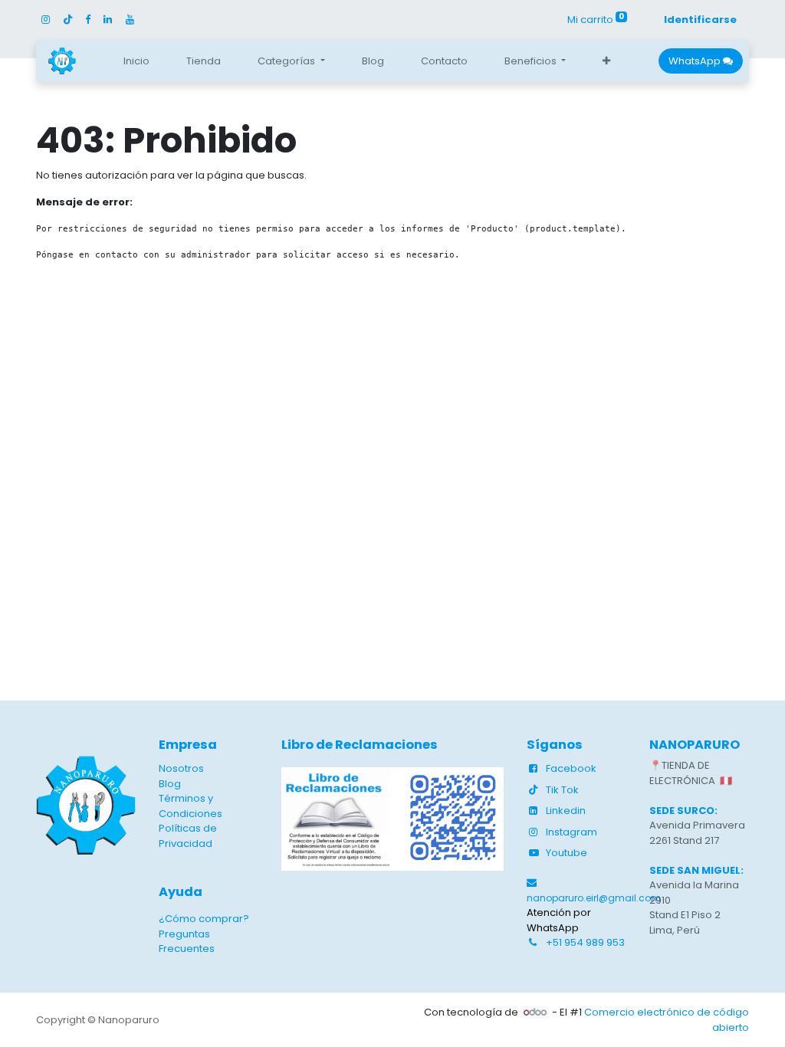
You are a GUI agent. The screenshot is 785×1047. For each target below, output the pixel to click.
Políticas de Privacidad (188, 836)
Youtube (566, 852)
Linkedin (566, 810)
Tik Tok (562, 790)
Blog (170, 783)
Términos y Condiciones (190, 806)
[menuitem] (136, 61)
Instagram (571, 832)
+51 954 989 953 (585, 942)
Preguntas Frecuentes (187, 942)
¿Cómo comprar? (204, 918)
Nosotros (181, 768)
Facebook (571, 768)
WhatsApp (695, 61)
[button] (606, 61)
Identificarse (700, 19)
